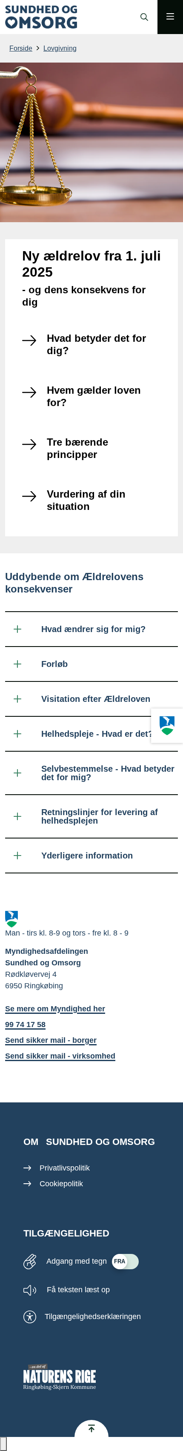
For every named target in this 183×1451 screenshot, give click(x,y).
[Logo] (41, 17)
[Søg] (142, 17)
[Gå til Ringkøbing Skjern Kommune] (167, 725)
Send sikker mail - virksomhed (60, 1056)
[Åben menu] (170, 17)
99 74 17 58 (25, 1024)
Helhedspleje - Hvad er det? (97, 733)
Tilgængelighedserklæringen (93, 1316)
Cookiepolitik (61, 1183)
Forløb (54, 664)
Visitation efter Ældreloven (95, 699)
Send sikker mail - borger (51, 1040)
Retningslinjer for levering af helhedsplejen (99, 816)
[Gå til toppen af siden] (91, 1428)
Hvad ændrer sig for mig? (93, 629)
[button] (3, 1444)
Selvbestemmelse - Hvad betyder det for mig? (107, 773)
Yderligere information (87, 855)
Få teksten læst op (77, 1289)
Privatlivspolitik (65, 1168)
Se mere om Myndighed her (55, 1009)
